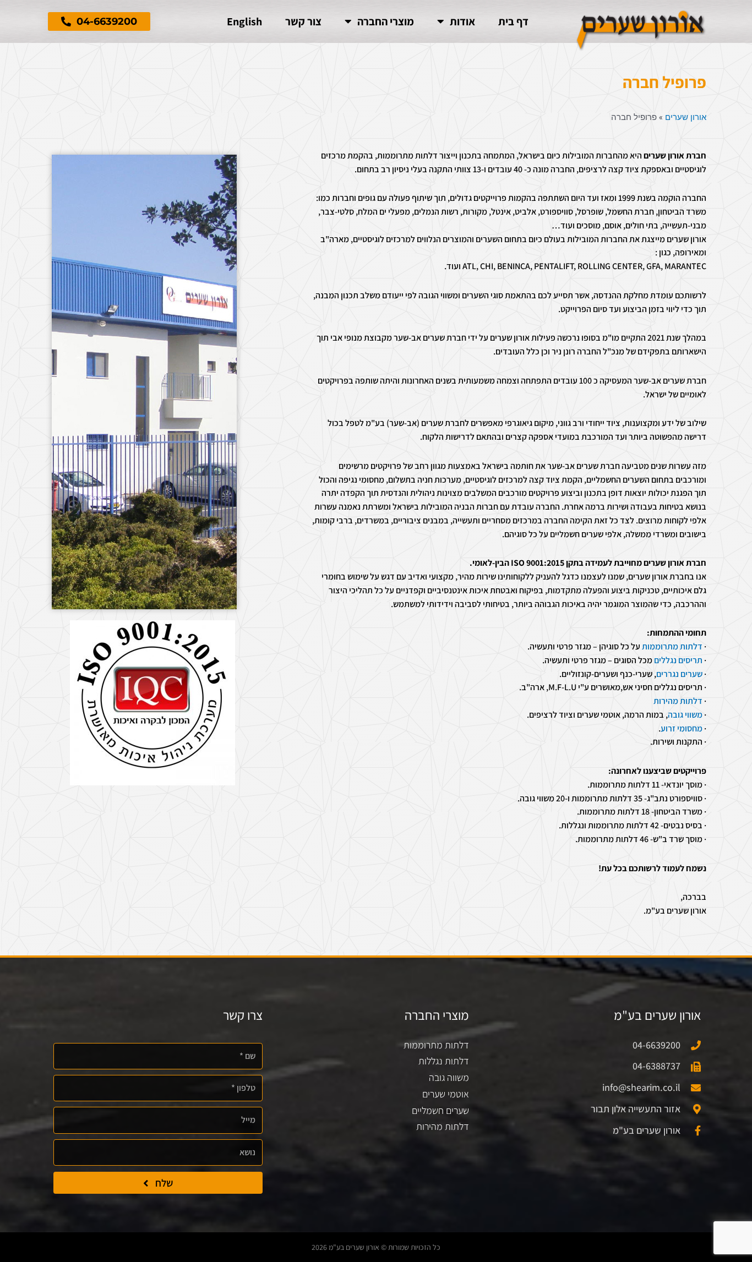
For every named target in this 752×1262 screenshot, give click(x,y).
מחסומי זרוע (681, 728)
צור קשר (303, 21)
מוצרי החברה (385, 21)
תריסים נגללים (678, 660)
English (244, 21)
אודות (462, 21)
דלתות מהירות (677, 701)
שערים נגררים (679, 674)
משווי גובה (685, 714)
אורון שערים (685, 116)
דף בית (513, 21)
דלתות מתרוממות (672, 646)
